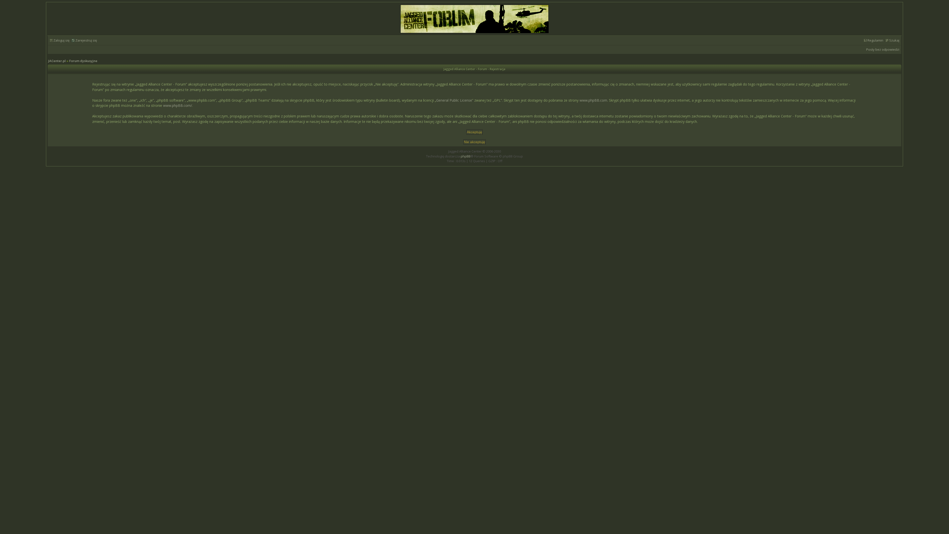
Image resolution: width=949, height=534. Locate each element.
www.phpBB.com (593, 100)
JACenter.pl (57, 61)
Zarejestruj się (86, 40)
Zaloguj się (61, 40)
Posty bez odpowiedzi (882, 49)
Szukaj (894, 40)
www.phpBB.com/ (177, 105)
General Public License (454, 100)
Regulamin (875, 40)
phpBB (466, 156)
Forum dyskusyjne (83, 61)
